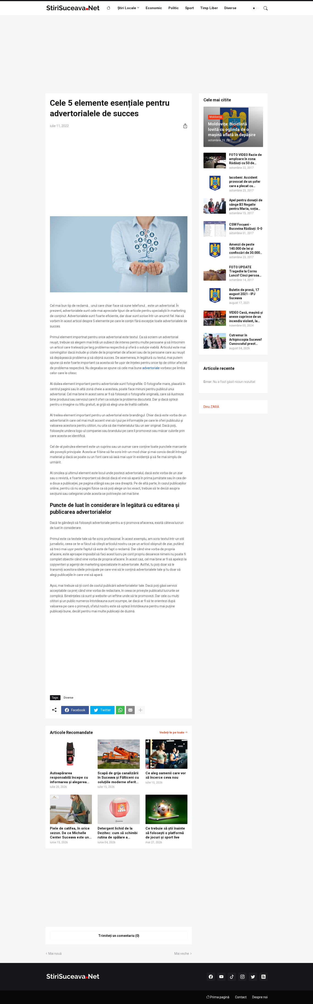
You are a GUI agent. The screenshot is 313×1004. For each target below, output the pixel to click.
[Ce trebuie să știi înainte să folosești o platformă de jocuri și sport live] (166, 809)
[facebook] (211, 977)
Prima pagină (219, 997)
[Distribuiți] (183, 126)
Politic (173, 8)
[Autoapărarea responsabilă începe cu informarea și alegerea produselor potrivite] (71, 754)
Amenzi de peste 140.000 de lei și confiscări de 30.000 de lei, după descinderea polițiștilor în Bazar (244, 249)
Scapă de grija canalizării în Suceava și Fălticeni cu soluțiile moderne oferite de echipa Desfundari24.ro (118, 778)
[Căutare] (264, 8)
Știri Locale (127, 8)
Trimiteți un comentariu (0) (118, 936)
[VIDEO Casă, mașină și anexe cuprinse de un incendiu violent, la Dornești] (214, 318)
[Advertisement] (156, 54)
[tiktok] (232, 977)
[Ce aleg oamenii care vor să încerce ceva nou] (166, 754)
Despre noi (260, 997)
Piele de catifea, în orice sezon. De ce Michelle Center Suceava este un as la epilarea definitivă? (70, 833)
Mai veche (181, 953)
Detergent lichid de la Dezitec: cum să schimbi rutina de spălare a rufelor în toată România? (118, 833)
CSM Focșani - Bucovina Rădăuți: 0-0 (245, 226)
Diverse (230, 8)
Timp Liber (209, 8)
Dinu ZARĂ (211, 407)
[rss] (263, 977)
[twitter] (253, 977)
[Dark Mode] (255, 8)
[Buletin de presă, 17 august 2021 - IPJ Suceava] (214, 295)
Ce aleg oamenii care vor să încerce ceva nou (166, 775)
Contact (241, 997)
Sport (189, 8)
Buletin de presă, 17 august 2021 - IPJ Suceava (244, 294)
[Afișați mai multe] (140, 710)
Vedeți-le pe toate (171, 732)
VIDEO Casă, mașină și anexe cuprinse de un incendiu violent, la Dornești (246, 317)
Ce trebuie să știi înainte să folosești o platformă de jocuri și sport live (165, 832)
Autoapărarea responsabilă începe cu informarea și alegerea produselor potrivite (69, 778)
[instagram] (242, 977)
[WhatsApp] (120, 710)
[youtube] (221, 977)
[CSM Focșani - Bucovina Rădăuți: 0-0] (214, 229)
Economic (154, 8)
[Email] (130, 710)
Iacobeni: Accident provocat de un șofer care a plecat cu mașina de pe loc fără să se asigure (245, 182)
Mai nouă (55, 953)
